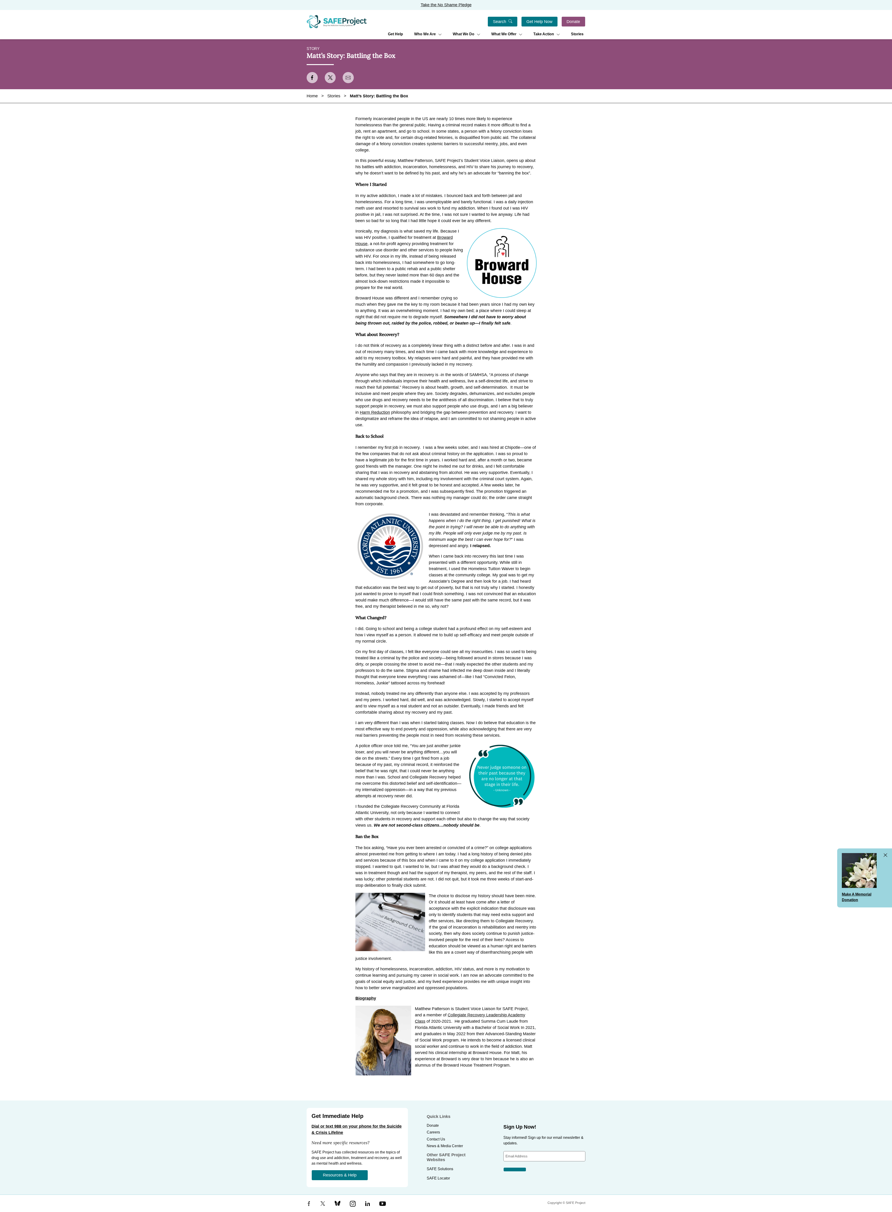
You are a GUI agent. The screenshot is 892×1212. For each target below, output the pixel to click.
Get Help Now (539, 21)
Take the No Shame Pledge (446, 5)
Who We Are (425, 34)
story (313, 49)
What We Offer (503, 34)
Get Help (395, 34)
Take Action (543, 34)
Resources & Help (340, 1175)
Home (312, 96)
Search (499, 21)
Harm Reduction (375, 412)
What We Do (463, 34)
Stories (577, 34)
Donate (573, 21)
